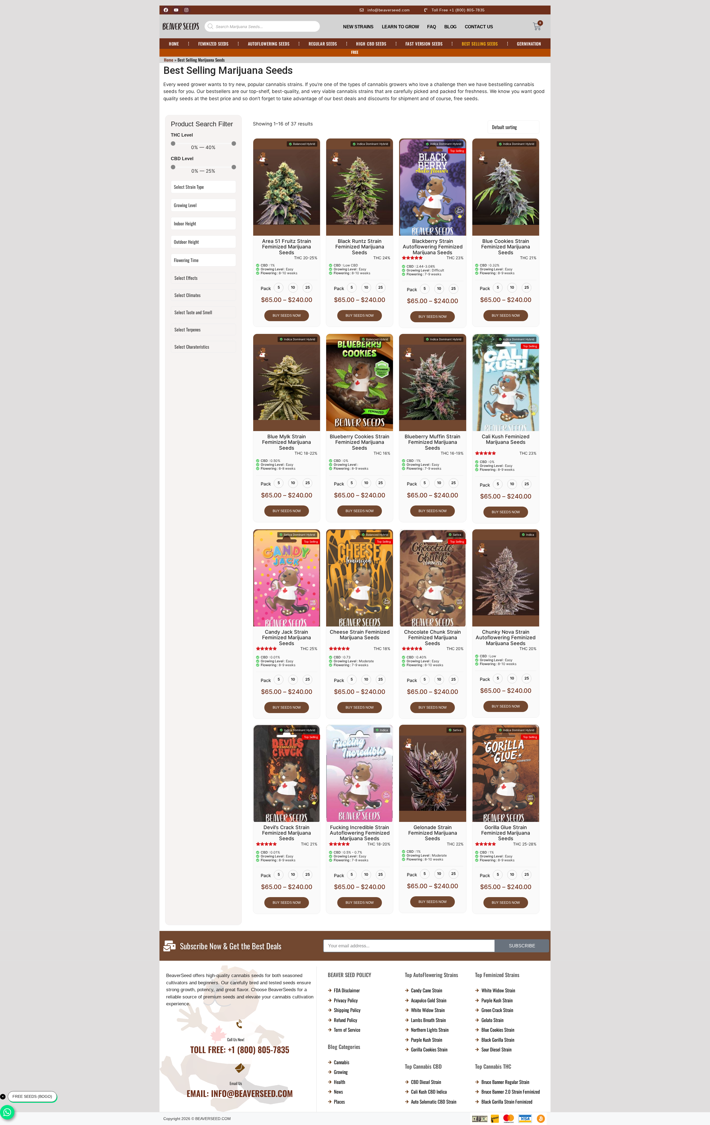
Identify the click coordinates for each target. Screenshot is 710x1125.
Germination (529, 44)
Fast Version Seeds (423, 44)
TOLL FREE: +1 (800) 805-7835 (239, 1102)
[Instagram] (186, 10)
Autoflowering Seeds (269, 44)
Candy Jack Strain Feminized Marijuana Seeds (286, 637)
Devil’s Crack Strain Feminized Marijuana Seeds (286, 833)
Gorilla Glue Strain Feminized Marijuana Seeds (505, 833)
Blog (450, 26)
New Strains (358, 26)
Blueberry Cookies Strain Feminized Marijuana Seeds (359, 442)
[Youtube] (176, 10)
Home (174, 44)
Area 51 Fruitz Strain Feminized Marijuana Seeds (286, 246)
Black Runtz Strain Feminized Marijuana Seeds (359, 246)
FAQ (431, 26)
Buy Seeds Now (287, 316)
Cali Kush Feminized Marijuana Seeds (505, 439)
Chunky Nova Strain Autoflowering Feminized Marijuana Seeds (506, 637)
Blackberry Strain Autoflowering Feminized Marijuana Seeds (433, 246)
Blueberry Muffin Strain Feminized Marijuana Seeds (432, 442)
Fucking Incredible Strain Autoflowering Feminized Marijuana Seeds (360, 833)
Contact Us (479, 26)
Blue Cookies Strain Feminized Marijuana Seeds (505, 246)
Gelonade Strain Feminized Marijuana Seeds (432, 833)
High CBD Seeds (371, 44)
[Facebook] (165, 10)
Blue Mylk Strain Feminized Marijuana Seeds (286, 442)
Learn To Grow (400, 26)
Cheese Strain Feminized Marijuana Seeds (360, 634)
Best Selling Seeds (480, 44)
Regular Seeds (323, 44)
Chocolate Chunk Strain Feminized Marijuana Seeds (432, 637)
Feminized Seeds (213, 44)
